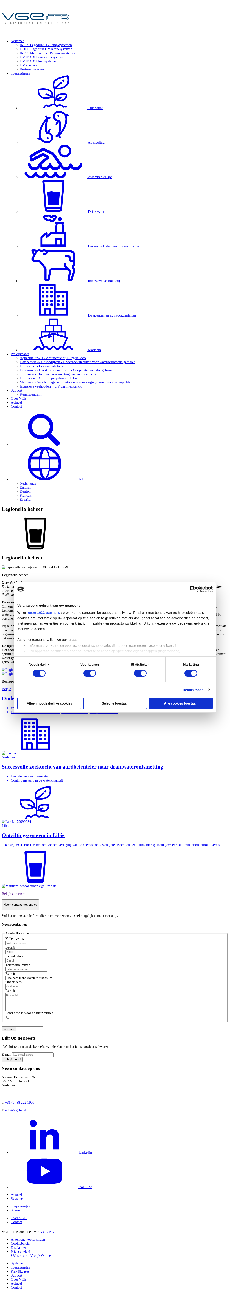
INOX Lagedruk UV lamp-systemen (46, 45)
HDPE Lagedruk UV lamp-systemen (46, 49)
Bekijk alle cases (13, 894)
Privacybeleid (20, 1251)
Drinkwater (96, 212)
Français (26, 495)
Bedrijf (10, 947)
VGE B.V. (47, 1232)
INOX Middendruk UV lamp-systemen (48, 53)
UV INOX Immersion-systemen (42, 57)
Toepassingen (20, 73)
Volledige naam (17, 938)
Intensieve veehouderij (104, 281)
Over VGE (19, 398)
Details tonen (193, 690)
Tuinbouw (95, 108)
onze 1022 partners (44, 612)
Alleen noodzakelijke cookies (49, 703)
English (25, 487)
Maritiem (94, 350)
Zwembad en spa (100, 177)
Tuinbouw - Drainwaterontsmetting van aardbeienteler (58, 374)
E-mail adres (14, 956)
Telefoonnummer (17, 965)
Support (16, 390)
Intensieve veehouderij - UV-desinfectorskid (51, 386)
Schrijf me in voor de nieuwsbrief (29, 1013)
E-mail (6, 1054)
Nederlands (28, 483)
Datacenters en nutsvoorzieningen (112, 315)
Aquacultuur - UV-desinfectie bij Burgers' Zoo (53, 358)
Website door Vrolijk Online (31, 1256)
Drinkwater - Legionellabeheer (41, 366)
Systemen (17, 41)
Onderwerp (13, 982)
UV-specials (28, 65)
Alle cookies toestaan (180, 703)
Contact (16, 406)
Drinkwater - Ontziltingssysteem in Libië (48, 378)
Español (25, 499)
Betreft (10, 974)
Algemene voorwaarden (28, 1239)
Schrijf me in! (12, 1059)
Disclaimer (18, 1247)
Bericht (10, 991)
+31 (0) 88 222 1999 (19, 1102)
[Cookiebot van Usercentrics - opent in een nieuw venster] (193, 589)
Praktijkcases (20, 354)
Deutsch (25, 491)
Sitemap (16, 1210)
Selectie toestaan (115, 703)
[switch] (89, 673)
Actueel (16, 402)
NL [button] (81, 479)
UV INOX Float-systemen (39, 61)
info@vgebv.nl (15, 1110)
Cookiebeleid (20, 1243)
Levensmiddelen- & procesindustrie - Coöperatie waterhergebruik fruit (69, 370)
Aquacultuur (97, 142)
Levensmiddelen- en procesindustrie (113, 246)
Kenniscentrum (30, 394)
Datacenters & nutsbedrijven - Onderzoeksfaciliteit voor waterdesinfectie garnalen (77, 362)
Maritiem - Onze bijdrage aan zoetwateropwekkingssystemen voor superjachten (76, 382)
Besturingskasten (32, 69)
